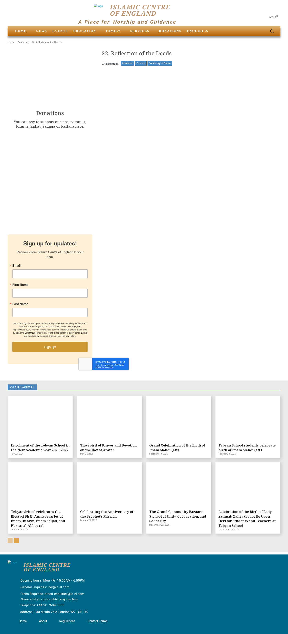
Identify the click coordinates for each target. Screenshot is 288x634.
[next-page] (16, 540)
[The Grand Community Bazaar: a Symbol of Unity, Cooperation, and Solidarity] (178, 485)
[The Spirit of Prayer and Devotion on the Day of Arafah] (109, 419)
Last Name (20, 304)
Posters (141, 63)
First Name (20, 284)
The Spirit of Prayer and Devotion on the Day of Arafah (108, 447)
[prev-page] (10, 540)
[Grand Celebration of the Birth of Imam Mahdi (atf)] (178, 419)
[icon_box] (49, 581)
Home (11, 42)
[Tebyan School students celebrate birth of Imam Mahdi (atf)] (247, 419)
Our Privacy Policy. (67, 335)
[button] (272, 31)
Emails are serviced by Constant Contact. (55, 334)
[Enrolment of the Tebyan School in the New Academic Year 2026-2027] (40, 419)
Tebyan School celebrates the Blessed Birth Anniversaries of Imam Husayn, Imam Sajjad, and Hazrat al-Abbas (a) (38, 518)
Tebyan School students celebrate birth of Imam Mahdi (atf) (247, 447)
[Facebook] (257, 9)
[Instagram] (266, 9)
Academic (23, 42)
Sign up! (50, 347)
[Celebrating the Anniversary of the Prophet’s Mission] (109, 485)
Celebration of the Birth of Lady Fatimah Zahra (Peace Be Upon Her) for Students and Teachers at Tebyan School (247, 518)
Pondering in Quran (160, 63)
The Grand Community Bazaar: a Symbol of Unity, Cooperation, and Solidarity (177, 516)
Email (16, 265)
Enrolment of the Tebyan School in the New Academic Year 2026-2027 (40, 447)
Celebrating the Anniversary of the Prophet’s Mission (106, 514)
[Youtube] (276, 9)
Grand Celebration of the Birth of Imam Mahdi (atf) (177, 447)
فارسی (273, 16)
